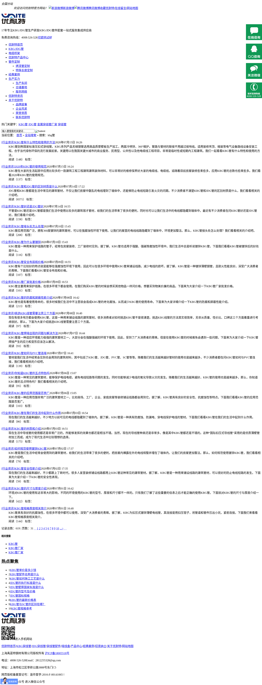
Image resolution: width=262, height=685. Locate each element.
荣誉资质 (21, 112)
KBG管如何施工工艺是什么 (27, 578)
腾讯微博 (94, 8)
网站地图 (132, 8)
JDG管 (32, 124)
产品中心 (76, 646)
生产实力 (14, 78)
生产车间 (21, 83)
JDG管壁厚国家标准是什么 (27, 587)
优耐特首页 (16, 44)
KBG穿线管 (23, 646)
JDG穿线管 (39, 646)
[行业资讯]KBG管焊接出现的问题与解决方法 (29, 333)
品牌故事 (21, 104)
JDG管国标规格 (20, 595)
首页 (19, 135)
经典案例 (14, 74)
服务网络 (21, 91)
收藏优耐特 (107, 8)
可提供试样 (44, 37)
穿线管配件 (54, 646)
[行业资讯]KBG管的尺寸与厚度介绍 (24, 488)
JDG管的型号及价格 (22, 591)
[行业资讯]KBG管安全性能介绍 (21, 468)
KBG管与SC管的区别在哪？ (27, 604)
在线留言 (120, 8)
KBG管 (23, 124)
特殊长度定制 (24, 70)
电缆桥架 (14, 53)
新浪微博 (68, 8)
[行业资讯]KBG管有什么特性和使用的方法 (28, 142)
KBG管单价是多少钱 (23, 570)
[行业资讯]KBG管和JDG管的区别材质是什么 (29, 186)
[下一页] (64, 528)
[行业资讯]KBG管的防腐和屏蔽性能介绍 (26, 297)
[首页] (34, 528)
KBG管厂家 (16, 548)
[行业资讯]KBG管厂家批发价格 (21, 281)
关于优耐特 (16, 100)
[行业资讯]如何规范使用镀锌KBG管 (24, 448)
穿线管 (62, 124)
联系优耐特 (23, 117)
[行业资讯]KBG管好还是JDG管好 (22, 206)
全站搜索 (30, 135)
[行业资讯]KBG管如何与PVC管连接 (24, 353)
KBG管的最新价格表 (23, 599)
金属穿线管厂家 (47, 124)
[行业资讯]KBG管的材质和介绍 (21, 428)
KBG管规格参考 (21, 608)
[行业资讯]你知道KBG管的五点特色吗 (25, 373)
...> (61, 528)
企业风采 (21, 108)
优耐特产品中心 (19, 57)
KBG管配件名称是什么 (24, 574)
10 (57, 528)
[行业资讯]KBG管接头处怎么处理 (22, 226)
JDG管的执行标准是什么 (25, 582)
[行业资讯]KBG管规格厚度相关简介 (24, 508)
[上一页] (35, 528)
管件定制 (14, 61)
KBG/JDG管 (16, 48)
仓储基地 (21, 87)
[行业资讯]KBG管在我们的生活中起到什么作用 (31, 413)
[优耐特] (15, 22)
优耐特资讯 (16, 95)
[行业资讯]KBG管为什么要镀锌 (21, 242)
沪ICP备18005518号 (57, 653)
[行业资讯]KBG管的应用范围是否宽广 (25, 393)
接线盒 (65, 646)
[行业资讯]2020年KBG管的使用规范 (24, 166)
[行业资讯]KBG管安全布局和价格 (22, 262)
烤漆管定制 (23, 65)
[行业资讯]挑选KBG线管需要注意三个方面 (28, 313)
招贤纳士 (100, 646)
